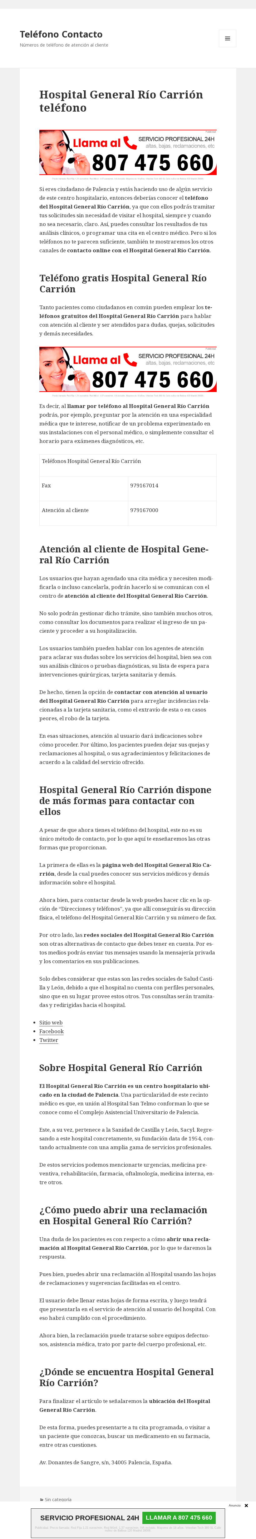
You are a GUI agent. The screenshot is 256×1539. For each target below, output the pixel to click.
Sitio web (51, 1022)
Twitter (48, 1040)
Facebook (51, 1031)
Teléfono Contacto (61, 34)
